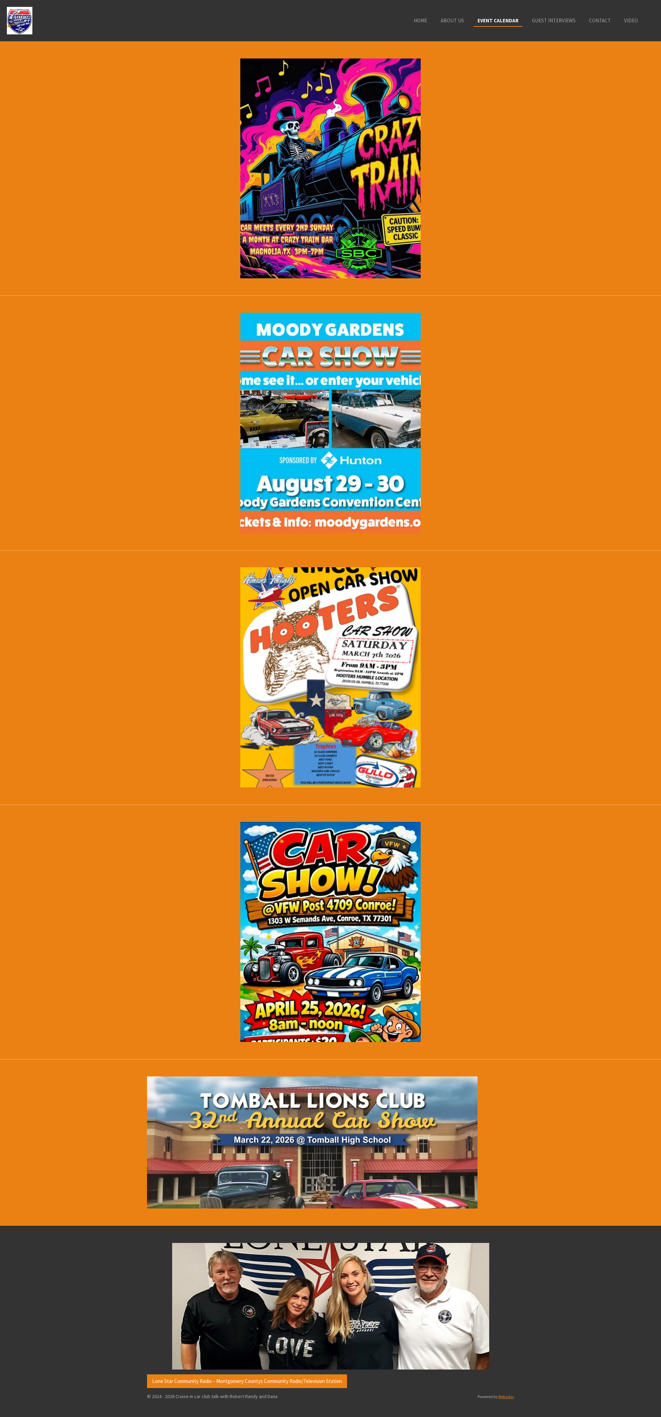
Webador (506, 1396)
